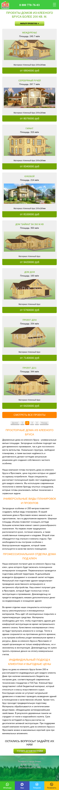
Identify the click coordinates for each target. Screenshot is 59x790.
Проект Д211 (29, 368)
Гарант (29, 128)
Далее (15, 423)
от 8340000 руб (29, 166)
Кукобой (29, 176)
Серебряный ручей (29, 80)
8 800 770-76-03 (29, 764)
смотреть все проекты (29, 415)
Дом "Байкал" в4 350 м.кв (29, 224)
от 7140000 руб (29, 357)
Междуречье (29, 32)
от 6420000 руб (29, 405)
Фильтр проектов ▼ (29, 23)
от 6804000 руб (29, 70)
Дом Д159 (29, 272)
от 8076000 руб (29, 118)
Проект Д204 (30, 320)
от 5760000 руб (29, 309)
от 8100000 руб (29, 214)
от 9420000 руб (29, 262)
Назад (44, 423)
